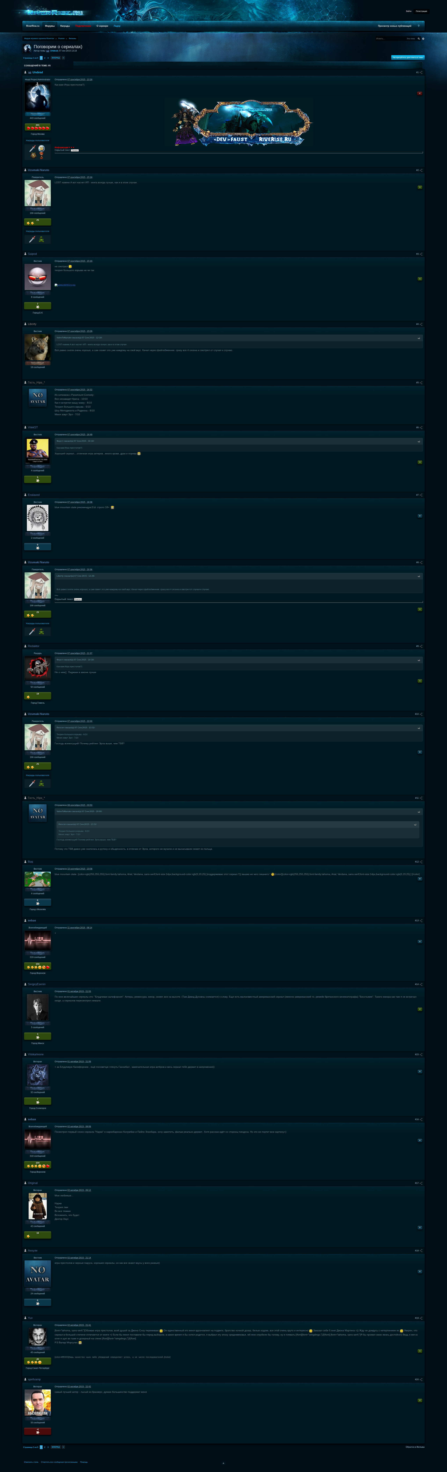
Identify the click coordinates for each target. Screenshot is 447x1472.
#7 (417, 495)
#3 (417, 254)
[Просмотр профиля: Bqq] (37, 879)
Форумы (50, 26)
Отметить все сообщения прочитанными (59, 1462)
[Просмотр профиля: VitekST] (37, 450)
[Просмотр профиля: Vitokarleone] (38, 1074)
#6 (417, 427)
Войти (408, 11)
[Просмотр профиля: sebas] (37, 940)
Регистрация (421, 11)
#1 (417, 72)
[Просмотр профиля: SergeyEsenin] (38, 1007)
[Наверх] (223, 1463)
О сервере (102, 26)
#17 (417, 1183)
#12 (417, 862)
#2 (417, 170)
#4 (417, 324)
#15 (417, 1054)
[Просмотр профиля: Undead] (37, 96)
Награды (65, 26)
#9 (417, 646)
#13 (417, 920)
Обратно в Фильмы (415, 1447)
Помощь (84, 1462)
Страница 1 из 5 (30, 58)
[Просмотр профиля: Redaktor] (37, 668)
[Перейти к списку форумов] (54, 13)
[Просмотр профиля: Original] (37, 1206)
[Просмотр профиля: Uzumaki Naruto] (37, 193)
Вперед (56, 58)
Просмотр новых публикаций (394, 26)
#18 (417, 1250)
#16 (417, 1119)
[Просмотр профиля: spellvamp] (37, 1402)
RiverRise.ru (32, 26)
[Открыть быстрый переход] (418, 26)
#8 (417, 562)
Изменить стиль (31, 1462)
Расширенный (423, 38)
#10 (417, 714)
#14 (417, 984)
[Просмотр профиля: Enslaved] (38, 518)
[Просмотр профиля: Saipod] (37, 277)
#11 (417, 798)
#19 (417, 1318)
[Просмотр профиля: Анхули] (37, 1273)
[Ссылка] (65, 285)
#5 (417, 382)
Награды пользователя (37, 140)
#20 (417, 1379)
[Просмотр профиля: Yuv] (38, 1336)
